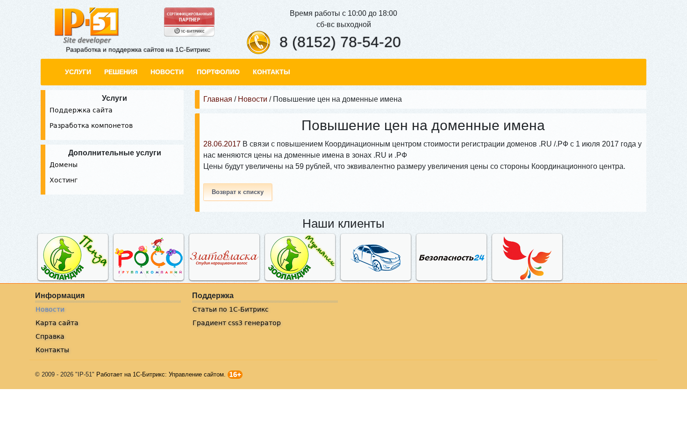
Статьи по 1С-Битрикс (231, 309)
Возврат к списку (238, 191)
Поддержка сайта (81, 110)
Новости (50, 309)
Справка (50, 336)
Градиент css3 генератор (237, 323)
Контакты (52, 350)
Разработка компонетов (91, 125)
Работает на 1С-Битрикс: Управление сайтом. (161, 374)
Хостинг (64, 180)
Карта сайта (57, 323)
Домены (64, 164)
